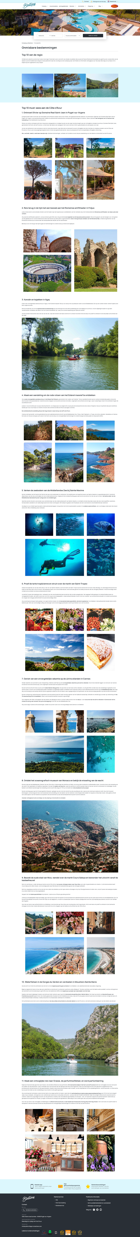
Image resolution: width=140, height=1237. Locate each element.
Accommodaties (54, 6)
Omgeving (90, 6)
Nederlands (113, 1)
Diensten (72, 6)
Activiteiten (81, 6)
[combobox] (73, 35)
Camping (44, 6)
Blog (100, 6)
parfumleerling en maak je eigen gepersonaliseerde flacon (87, 1093)
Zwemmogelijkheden (63, 6)
